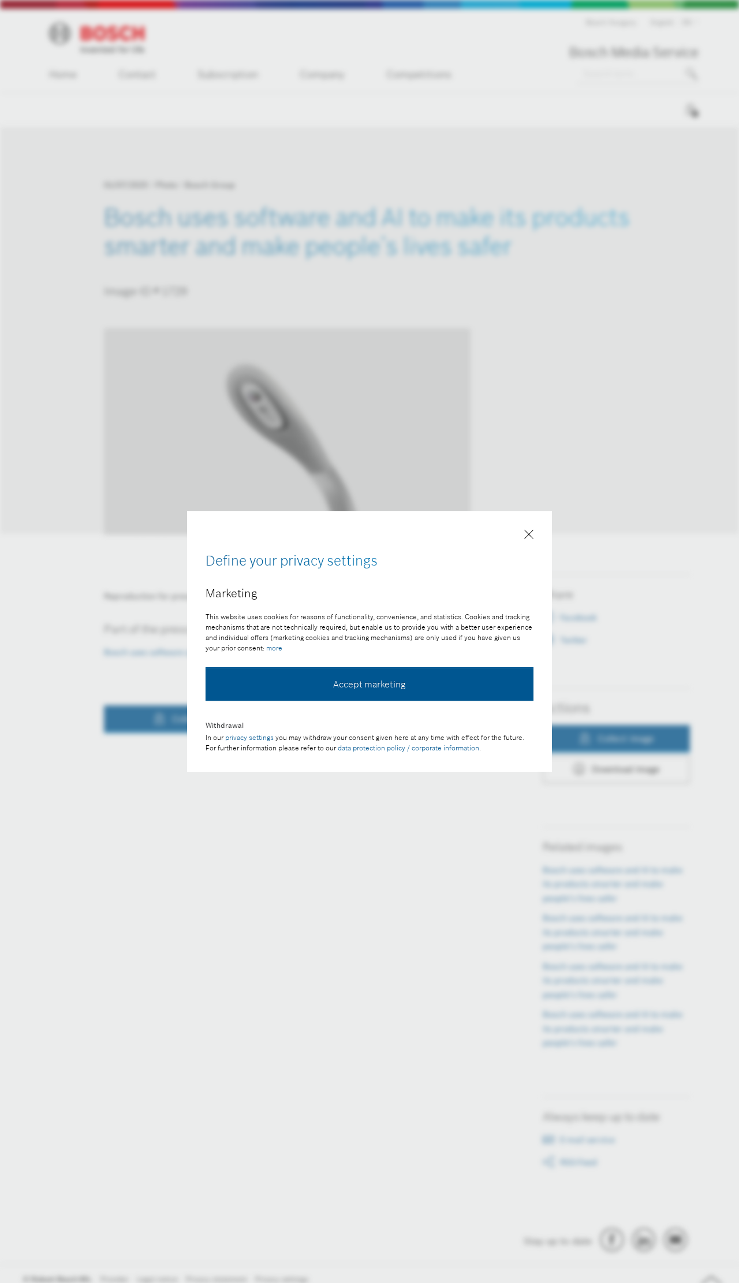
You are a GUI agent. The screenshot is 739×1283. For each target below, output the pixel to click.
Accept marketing (369, 684)
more (274, 648)
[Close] (529, 536)
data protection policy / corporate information (408, 747)
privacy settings (249, 737)
